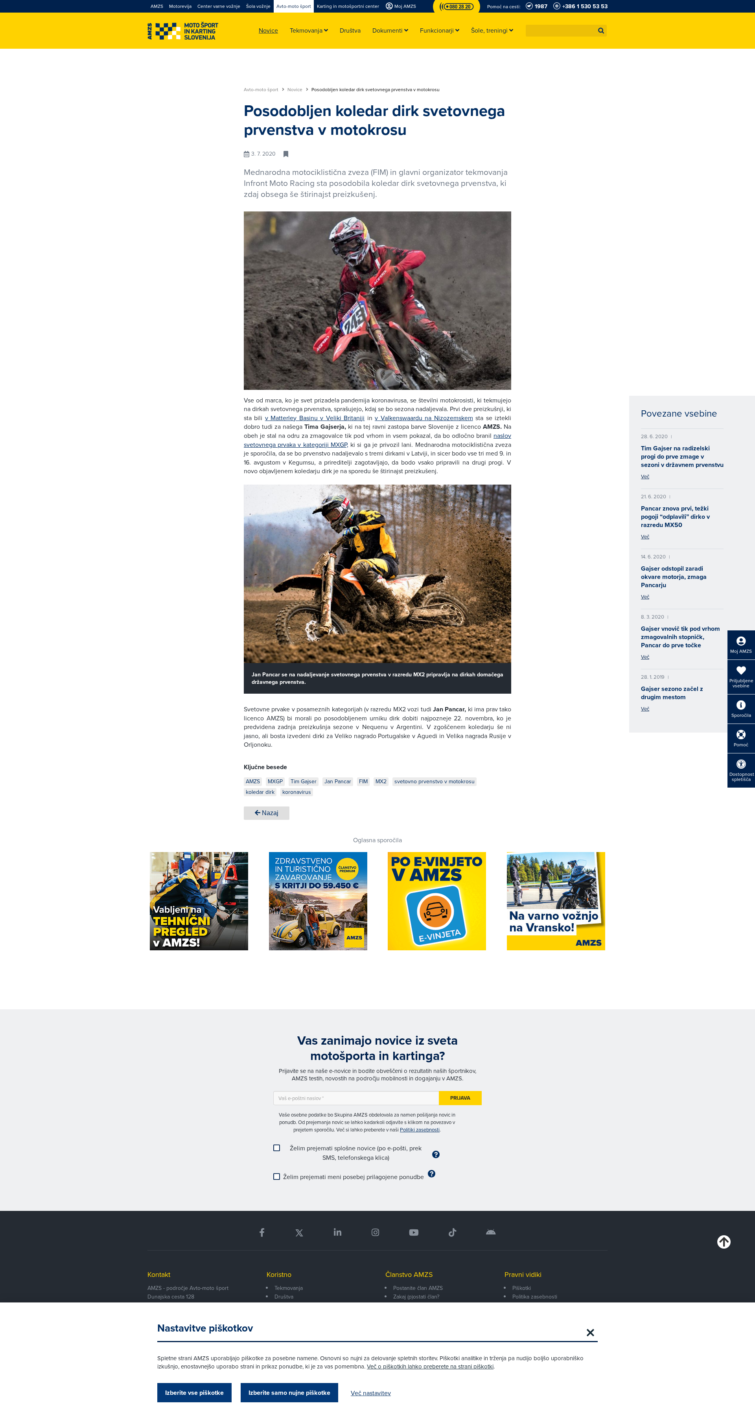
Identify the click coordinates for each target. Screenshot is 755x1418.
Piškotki (521, 1288)
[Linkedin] (337, 1233)
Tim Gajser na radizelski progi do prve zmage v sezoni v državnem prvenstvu (682, 456)
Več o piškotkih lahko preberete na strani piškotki (430, 1366)
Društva (283, 1296)
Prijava (460, 1098)
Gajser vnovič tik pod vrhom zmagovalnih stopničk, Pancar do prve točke (680, 637)
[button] (601, 30)
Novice (295, 89)
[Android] (491, 1233)
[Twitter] (299, 1233)
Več (645, 476)
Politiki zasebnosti (420, 1129)
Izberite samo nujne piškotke (289, 1392)
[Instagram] (374, 1233)
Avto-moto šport (262, 89)
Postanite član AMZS (418, 1288)
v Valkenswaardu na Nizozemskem (424, 417)
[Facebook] (261, 1233)
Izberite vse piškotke (194, 1392)
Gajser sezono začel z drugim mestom (672, 693)
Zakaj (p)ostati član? (416, 1296)
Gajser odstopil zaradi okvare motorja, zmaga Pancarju (674, 577)
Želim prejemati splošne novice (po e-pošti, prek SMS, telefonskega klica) (356, 1153)
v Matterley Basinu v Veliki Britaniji (315, 417)
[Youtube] (414, 1233)
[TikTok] (452, 1233)
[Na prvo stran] (182, 31)
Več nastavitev (371, 1393)
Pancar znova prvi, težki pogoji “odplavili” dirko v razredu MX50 (675, 516)
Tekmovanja (288, 1288)
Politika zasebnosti (534, 1296)
